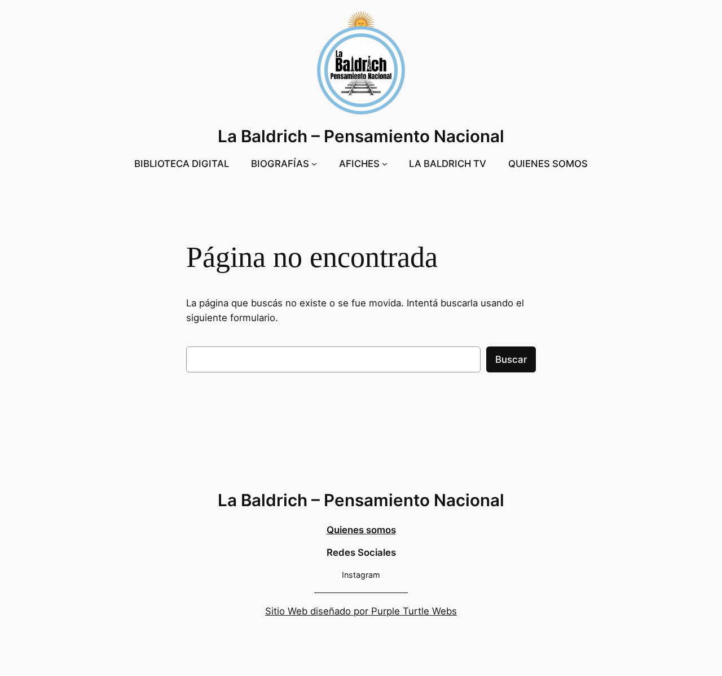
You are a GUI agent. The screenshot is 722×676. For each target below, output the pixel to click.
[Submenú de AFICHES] (385, 163)
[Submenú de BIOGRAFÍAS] (314, 163)
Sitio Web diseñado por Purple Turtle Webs (361, 611)
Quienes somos (361, 529)
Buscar (511, 359)
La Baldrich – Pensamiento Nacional (361, 136)
